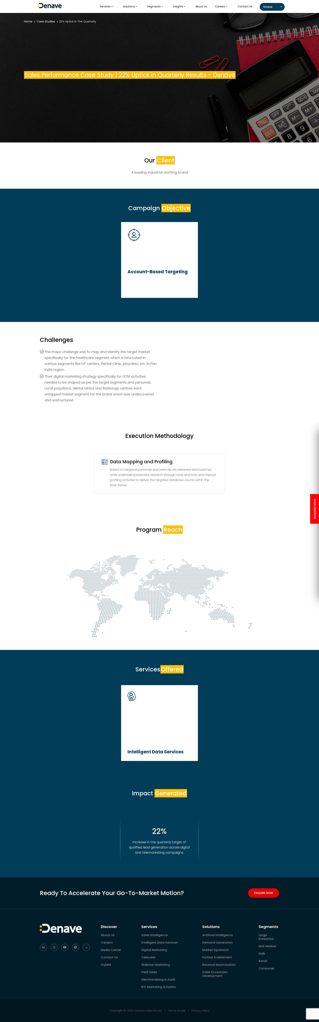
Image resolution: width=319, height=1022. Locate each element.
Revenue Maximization (219, 965)
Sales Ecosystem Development (215, 974)
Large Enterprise (266, 937)
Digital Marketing (154, 950)
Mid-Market (267, 946)
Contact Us (245, 6)
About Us (201, 6)
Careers (220, 6)
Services (105, 6)
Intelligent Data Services (159, 942)
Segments (154, 6)
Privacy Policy (200, 1010)
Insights (178, 6)
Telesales (148, 957)
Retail (263, 961)
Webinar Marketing (155, 965)
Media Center (111, 950)
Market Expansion (215, 950)
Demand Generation (217, 942)
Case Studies (46, 21)
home (28, 21)
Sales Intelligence (154, 935)
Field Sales (149, 972)
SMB (262, 954)
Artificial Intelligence (217, 935)
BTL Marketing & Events (158, 987)
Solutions (129, 6)
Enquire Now (263, 893)
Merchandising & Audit (158, 979)
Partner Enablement (217, 957)
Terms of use (176, 1010)
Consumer (266, 968)
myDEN (106, 965)
